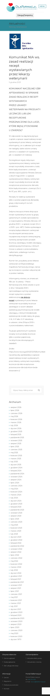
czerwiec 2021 (16, 594)
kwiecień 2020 (16, 636)
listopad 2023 (16, 507)
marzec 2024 (16, 495)
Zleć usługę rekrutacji (11, 666)
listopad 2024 (16, 471)
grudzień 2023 (16, 504)
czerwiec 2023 (16, 522)
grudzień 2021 (16, 576)
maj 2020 (14, 633)
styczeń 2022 (16, 573)
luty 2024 (14, 498)
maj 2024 (14, 489)
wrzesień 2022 (16, 549)
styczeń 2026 (16, 428)
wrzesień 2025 (16, 440)
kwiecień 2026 (16, 419)
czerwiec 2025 (16, 450)
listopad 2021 (16, 579)
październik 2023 (17, 510)
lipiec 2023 (15, 519)
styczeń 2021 (16, 609)
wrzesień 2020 (16, 621)
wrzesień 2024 (16, 477)
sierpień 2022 (16, 552)
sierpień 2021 (16, 588)
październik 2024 (17, 474)
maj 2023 (14, 525)
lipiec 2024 (15, 483)
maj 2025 (14, 453)
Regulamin (7, 681)
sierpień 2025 (16, 443)
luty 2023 (14, 534)
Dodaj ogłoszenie (9, 662)
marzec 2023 (16, 531)
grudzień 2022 (16, 540)
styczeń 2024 (16, 501)
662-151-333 (32, 679)
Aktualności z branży (34, 662)
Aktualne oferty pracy (34, 658)
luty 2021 (14, 606)
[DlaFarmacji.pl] (22, 7)
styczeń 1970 (16, 639)
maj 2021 (14, 597)
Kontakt (6, 689)
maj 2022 (14, 561)
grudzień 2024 (16, 468)
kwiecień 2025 (16, 456)
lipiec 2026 (15, 410)
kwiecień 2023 (16, 528)
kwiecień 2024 (16, 492)
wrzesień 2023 (16, 513)
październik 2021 (17, 582)
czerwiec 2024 (16, 486)
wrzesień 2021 (16, 585)
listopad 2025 (16, 434)
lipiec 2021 (15, 591)
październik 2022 (17, 546)
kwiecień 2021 (16, 600)
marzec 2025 (16, 459)
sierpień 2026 (16, 407)
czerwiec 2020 (16, 630)
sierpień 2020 (16, 624)
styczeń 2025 (16, 465)
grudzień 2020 (16, 612)
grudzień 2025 (16, 431)
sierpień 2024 (16, 480)
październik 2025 (17, 437)
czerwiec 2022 (16, 558)
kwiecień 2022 (16, 564)
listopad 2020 (16, 615)
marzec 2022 (16, 567)
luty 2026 (14, 425)
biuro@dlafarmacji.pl (38, 682)
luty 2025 (14, 462)
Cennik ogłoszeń (9, 658)
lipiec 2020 (15, 627)
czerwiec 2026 (16, 413)
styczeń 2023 (16, 537)
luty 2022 (14, 570)
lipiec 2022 (15, 555)
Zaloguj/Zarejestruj (25, 15)
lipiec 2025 (15, 446)
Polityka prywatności (11, 685)
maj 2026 (14, 416)
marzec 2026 (16, 422)
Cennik (6, 677)
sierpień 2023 (16, 516)
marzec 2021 (16, 603)
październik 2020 (17, 618)
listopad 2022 (16, 543)
